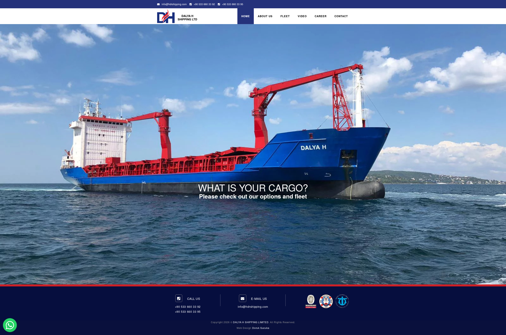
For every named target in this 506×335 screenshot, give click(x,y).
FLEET (285, 16)
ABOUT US (265, 16)
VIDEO (302, 16)
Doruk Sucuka (260, 327)
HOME (245, 16)
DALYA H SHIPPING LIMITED (250, 322)
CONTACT (341, 16)
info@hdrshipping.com (174, 4)
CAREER (321, 16)
